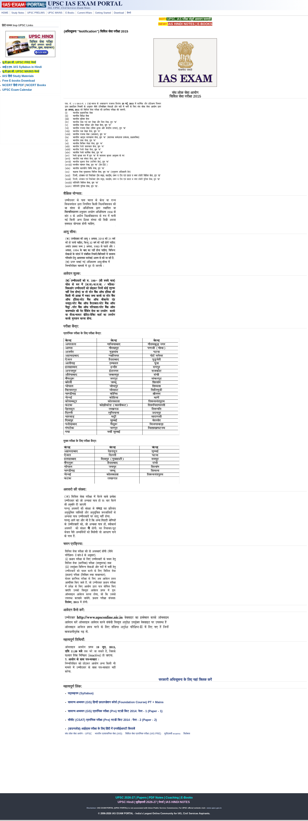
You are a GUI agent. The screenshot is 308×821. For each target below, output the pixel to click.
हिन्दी (129, 13)
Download (119, 13)
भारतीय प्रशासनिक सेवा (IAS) (108, 733)
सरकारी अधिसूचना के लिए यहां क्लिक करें (185, 679)
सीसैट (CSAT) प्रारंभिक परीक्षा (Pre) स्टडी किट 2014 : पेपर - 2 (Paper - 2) (112, 720)
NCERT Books (36, 85)
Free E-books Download (18, 80)
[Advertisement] (185, 768)
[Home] (24, 6)
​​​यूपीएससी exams (172, 733)
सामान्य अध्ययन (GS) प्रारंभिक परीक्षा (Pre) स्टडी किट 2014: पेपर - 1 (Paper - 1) (115, 711)
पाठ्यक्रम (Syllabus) (81, 693)
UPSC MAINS (55, 13)
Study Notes (17, 13)
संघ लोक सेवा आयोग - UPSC (78, 733)
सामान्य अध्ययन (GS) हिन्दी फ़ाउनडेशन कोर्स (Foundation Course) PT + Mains (115, 702)
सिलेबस (186, 733)
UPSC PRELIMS (36, 13)
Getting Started (103, 13)
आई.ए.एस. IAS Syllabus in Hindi (22, 66)
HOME (4, 13)
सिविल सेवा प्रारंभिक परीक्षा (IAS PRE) (143, 733)
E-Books (69, 13)
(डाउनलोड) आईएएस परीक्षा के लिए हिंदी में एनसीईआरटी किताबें (101, 728)
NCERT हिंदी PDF (13, 85)
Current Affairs (84, 13)
